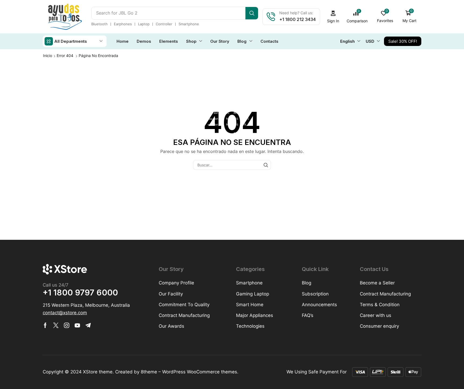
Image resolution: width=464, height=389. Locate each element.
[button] (333, 16)
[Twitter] (56, 325)
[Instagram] (66, 325)
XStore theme (98, 371)
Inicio (47, 55)
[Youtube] (77, 325)
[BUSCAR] (266, 165)
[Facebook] (45, 325)
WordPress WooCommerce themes (199, 371)
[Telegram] (88, 325)
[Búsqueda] (251, 13)
